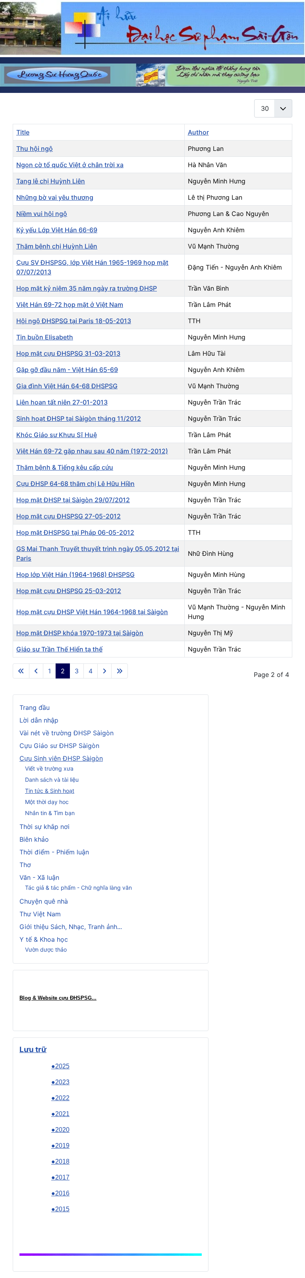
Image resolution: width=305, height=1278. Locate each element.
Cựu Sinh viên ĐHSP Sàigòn (61, 758)
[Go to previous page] (36, 671)
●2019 (60, 1145)
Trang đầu (34, 707)
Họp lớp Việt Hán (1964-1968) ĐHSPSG (75, 574)
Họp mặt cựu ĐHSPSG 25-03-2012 (68, 591)
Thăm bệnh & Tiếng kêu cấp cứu (64, 467)
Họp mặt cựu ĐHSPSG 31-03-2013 (68, 353)
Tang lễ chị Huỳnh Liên (50, 181)
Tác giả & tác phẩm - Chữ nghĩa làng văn (78, 887)
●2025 (60, 1066)
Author (198, 132)
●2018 (60, 1161)
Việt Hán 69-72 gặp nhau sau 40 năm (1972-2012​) (92, 451)
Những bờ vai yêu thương (54, 197)
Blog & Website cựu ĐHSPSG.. (57, 998)
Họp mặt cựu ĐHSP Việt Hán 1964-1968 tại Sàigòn (92, 612)
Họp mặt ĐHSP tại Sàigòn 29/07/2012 (73, 500)
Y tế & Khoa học (43, 939)
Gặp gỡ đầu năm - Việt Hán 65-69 (67, 370)
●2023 (60, 1082)
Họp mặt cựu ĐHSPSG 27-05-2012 (68, 516)
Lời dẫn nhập (38, 720)
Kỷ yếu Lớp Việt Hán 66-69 (56, 230)
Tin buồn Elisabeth (44, 337)
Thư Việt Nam (40, 914)
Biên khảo (34, 839)
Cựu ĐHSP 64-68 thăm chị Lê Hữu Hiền (75, 484)
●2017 (60, 1177)
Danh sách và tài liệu (52, 779)
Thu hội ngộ (34, 148)
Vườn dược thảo (46, 949)
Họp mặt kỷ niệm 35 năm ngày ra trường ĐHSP (86, 288)
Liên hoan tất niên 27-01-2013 (62, 402)
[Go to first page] (21, 671)
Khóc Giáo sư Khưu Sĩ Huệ (56, 435)
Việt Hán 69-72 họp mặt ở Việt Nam (69, 304)
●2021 (60, 1113)
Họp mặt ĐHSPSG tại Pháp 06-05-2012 (75, 532)
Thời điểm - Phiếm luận (54, 852)
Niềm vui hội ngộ (41, 214)
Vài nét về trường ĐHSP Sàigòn (66, 733)
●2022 (60, 1098)
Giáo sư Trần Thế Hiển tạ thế (59, 649)
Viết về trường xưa (49, 768)
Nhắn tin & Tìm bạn (50, 813)
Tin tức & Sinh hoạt (49, 790)
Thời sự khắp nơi (44, 827)
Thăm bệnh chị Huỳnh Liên (56, 246)
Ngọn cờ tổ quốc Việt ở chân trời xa (70, 165)
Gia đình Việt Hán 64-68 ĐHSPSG (67, 386)
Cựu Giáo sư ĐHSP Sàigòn (59, 746)
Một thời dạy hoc (47, 801)
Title (22, 132)
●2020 (60, 1129)
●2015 (60, 1209)
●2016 (60, 1193)
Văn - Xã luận (39, 877)
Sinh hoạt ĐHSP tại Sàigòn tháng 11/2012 (78, 418)
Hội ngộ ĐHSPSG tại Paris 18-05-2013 (73, 321)
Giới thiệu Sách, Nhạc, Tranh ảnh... (70, 927)
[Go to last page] (119, 671)
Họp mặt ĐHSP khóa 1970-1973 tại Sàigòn (79, 633)
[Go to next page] (104, 671)
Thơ (25, 865)
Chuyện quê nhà (43, 901)
